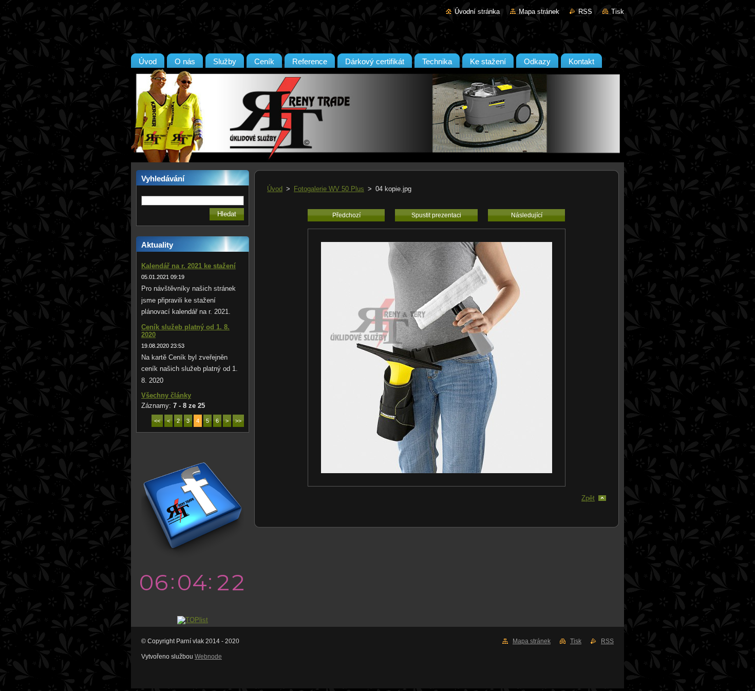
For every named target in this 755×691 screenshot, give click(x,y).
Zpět (588, 498)
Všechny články (166, 395)
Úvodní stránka (477, 11)
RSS (585, 11)
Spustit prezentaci (436, 215)
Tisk (617, 11)
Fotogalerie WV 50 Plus (329, 189)
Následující (526, 215)
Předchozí (346, 215)
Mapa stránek (539, 11)
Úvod (274, 189)
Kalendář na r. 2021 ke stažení (188, 266)
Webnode (208, 656)
